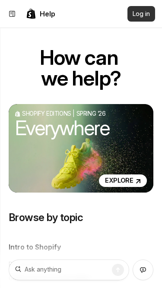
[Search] (118, 270)
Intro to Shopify (35, 247)
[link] (40, 14)
